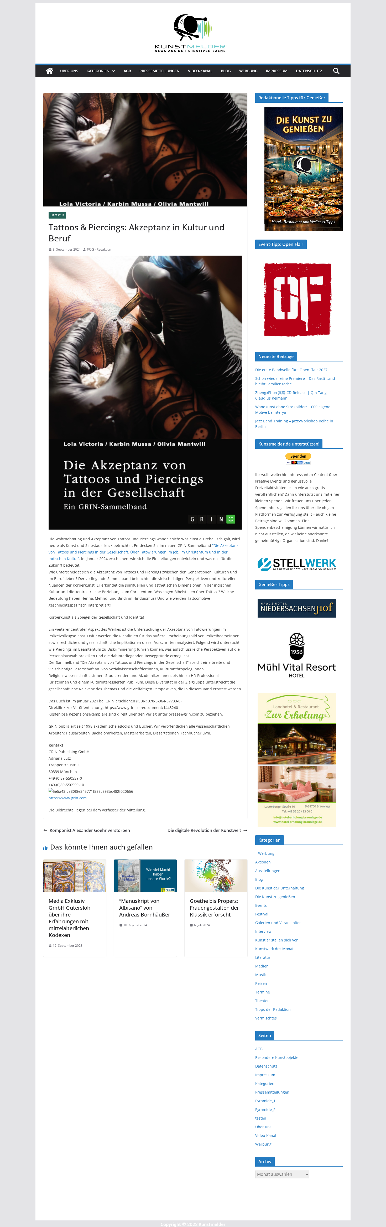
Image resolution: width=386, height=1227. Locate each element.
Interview (263, 931)
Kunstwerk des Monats (275, 948)
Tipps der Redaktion (273, 1009)
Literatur (57, 215)
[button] (112, 71)
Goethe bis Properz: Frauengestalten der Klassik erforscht (214, 907)
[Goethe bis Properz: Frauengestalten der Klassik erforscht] (216, 863)
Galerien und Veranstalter (278, 922)
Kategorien (98, 70)
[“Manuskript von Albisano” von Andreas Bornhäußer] (145, 863)
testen (260, 1118)
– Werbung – (266, 853)
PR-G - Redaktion (99, 249)
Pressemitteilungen (159, 70)
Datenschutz (309, 70)
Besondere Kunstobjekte (276, 1057)
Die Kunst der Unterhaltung (279, 888)
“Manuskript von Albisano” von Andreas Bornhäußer (144, 907)
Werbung (248, 70)
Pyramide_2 (265, 1109)
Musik (260, 974)
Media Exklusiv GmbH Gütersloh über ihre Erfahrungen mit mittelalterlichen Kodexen (69, 918)
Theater (262, 1000)
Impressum (277, 70)
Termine (262, 992)
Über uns (69, 70)
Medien (262, 966)
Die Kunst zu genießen (275, 896)
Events (261, 905)
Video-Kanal (200, 70)
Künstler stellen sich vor (276, 940)
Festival (261, 914)
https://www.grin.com (68, 797)
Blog (226, 70)
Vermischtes (266, 1018)
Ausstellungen (267, 870)
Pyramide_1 (265, 1100)
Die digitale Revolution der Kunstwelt (204, 830)
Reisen (261, 983)
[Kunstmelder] (49, 71)
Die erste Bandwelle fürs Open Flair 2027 (291, 369)
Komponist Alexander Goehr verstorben (90, 830)
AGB (127, 70)
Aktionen (263, 862)
